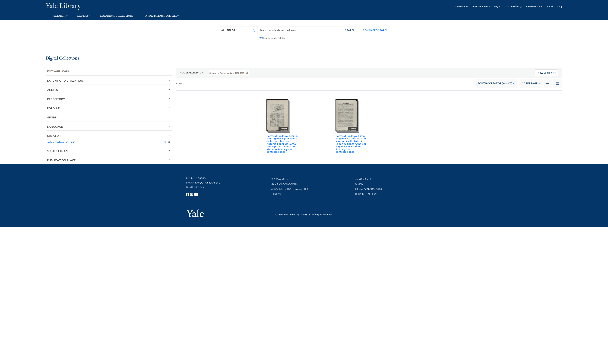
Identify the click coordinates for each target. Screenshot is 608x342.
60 (530, 83)
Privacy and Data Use (368, 189)
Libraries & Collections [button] (116, 15)
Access (52, 90)
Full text (282, 38)
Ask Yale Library (513, 6)
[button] (350, 30)
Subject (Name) (59, 151)
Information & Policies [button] (161, 15)
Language (55, 126)
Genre (52, 117)
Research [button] (59, 15)
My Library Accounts (284, 184)
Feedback (276, 194)
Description (268, 38)
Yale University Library (84, 6)
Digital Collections (62, 58)
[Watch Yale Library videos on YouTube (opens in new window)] (196, 194)
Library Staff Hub (366, 194)
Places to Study (554, 6)
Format (53, 108)
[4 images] (277, 115)
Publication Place (61, 160)
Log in (497, 6)
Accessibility (363, 178)
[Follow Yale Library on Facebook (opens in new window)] (187, 194)
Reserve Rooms (534, 6)
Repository (56, 99)
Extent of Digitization (65, 80)
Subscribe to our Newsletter (289, 189)
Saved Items (461, 6)
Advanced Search (375, 30)
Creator (54, 136)
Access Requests (481, 6)
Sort (495, 83)
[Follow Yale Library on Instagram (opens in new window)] (191, 194)
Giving (359, 184)
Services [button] (83, 15)
